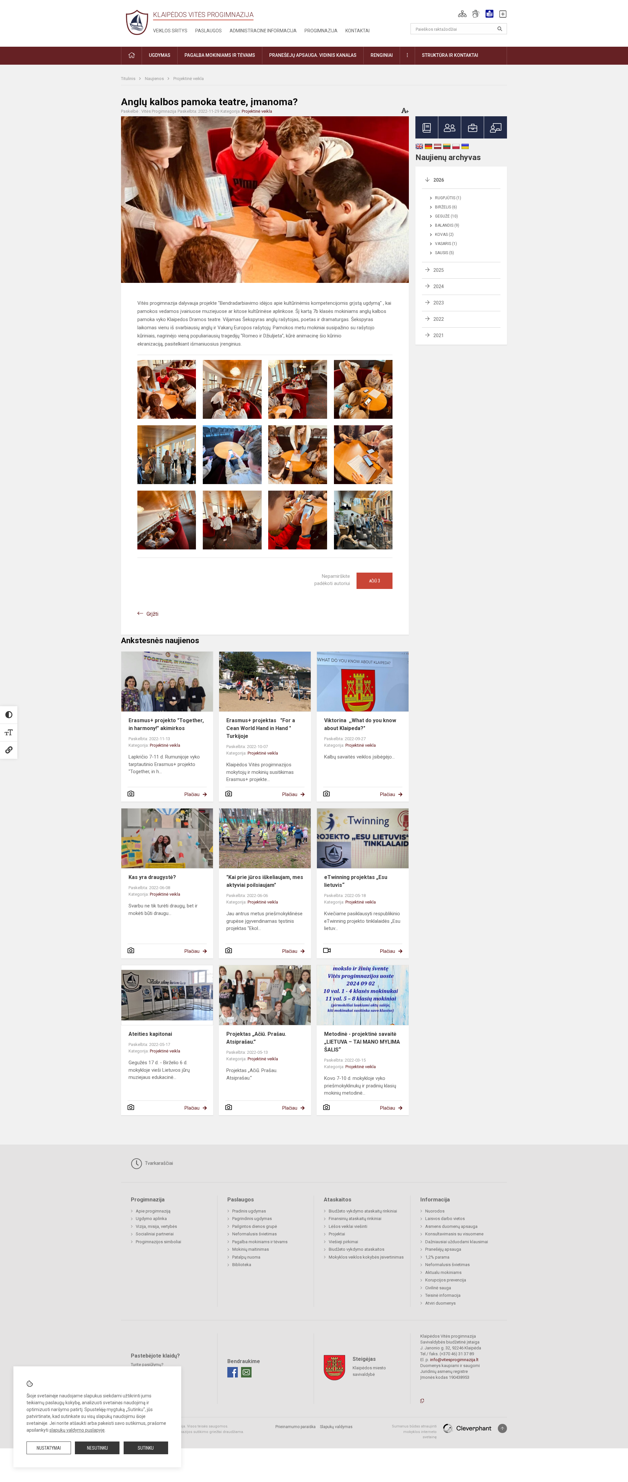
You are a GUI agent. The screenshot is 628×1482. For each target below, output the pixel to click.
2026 (438, 180)
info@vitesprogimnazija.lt (454, 1359)
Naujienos (155, 78)
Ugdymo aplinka (151, 1218)
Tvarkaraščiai (158, 1163)
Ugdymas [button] (159, 55)
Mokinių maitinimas (250, 1249)
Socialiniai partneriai (155, 1233)
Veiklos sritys (170, 30)
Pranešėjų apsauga (443, 1249)
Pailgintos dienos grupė (254, 1226)
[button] (462, 14)
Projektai (337, 1233)
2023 (438, 302)
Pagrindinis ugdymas (252, 1218)
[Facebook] (232, 1372)
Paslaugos (208, 30)
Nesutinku (97, 1448)
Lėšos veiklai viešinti (348, 1226)
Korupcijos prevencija (445, 1280)
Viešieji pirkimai (343, 1241)
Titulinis (128, 78)
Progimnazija (321, 30)
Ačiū (374, 581)
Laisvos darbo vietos (445, 1218)
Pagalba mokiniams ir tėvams (260, 1241)
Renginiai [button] (382, 55)
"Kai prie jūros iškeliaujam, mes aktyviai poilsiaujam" (264, 881)
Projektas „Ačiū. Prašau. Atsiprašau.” (256, 1038)
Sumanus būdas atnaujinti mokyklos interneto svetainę (414, 1431)
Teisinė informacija (443, 1295)
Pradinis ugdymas (249, 1211)
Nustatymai (49, 1448)
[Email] (246, 1372)
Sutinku (146, 1448)
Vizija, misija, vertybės (156, 1226)
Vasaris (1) (446, 243)
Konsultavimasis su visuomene (454, 1233)
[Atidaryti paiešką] (499, 28)
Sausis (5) (444, 253)
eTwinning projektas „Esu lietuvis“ (355, 881)
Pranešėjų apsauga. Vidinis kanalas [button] (313, 55)
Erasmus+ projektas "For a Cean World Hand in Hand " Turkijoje (260, 728)
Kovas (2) (444, 234)
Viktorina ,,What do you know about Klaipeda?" (360, 724)
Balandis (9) (447, 225)
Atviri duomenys (440, 1303)
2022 (438, 319)
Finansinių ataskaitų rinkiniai (355, 1218)
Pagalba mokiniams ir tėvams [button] (219, 55)
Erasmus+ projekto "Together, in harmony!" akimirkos (166, 724)
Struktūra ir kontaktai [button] (450, 55)
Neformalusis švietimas (254, 1233)
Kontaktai (357, 30)
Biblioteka (241, 1264)
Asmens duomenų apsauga (451, 1226)
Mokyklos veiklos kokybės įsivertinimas (366, 1257)
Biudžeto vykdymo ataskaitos (356, 1249)
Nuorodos (435, 1211)
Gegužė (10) (446, 216)
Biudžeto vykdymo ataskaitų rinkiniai (363, 1211)
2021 (438, 335)
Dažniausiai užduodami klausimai (456, 1241)
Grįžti (152, 614)
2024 (438, 286)
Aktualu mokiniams (443, 1272)
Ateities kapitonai (150, 1034)
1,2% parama (437, 1257)
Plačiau (192, 794)
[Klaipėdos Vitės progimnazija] (137, 22)
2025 (438, 270)
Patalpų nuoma (246, 1257)
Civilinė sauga (438, 1287)
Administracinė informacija (263, 30)
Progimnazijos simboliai (158, 1241)
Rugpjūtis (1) (448, 198)
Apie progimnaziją (153, 1211)
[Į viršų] (502, 1428)
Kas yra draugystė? (152, 877)
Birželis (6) (446, 207)
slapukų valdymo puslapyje (77, 1430)
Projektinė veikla (188, 78)
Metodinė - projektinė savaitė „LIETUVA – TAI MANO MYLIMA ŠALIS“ (362, 1042)
